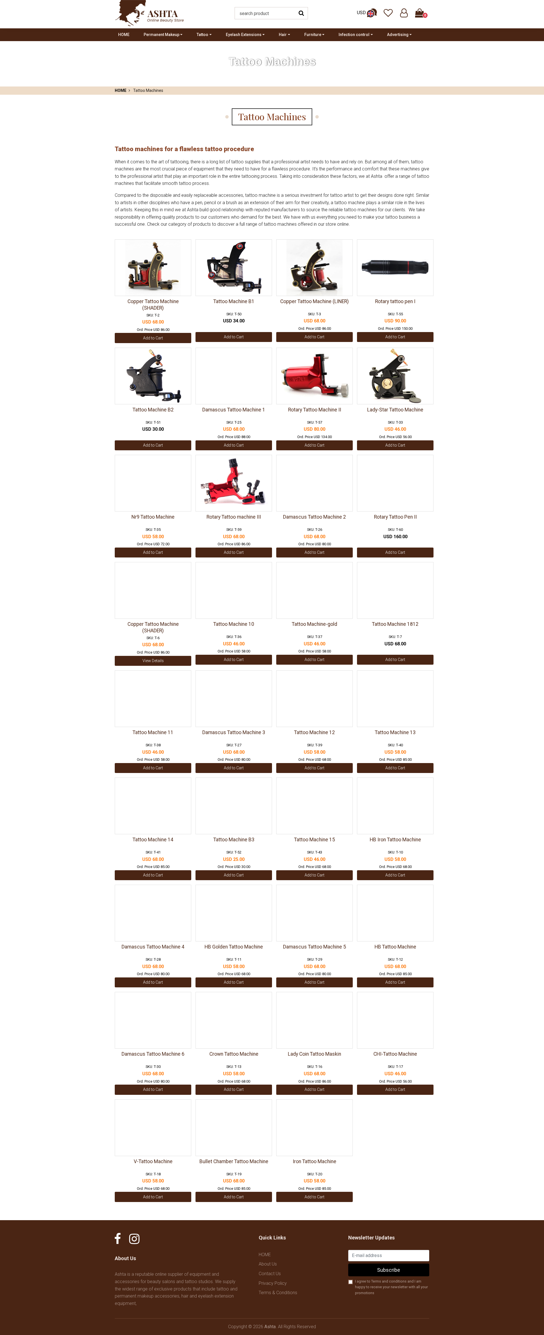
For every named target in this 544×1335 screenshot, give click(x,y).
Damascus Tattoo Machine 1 (233, 410)
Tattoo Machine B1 (233, 301)
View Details (153, 660)
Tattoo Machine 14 (153, 839)
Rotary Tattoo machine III (234, 517)
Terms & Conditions (278, 1292)
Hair (283, 34)
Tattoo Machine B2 (153, 410)
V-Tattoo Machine (153, 1161)
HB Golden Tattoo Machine (234, 947)
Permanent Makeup (161, 34)
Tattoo (202, 34)
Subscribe (388, 1270)
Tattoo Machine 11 (153, 732)
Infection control (354, 34)
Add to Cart (153, 338)
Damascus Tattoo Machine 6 (153, 1054)
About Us (268, 1264)
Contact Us (270, 1273)
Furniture (312, 34)
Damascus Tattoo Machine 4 (153, 947)
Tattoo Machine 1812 (395, 624)
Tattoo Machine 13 (395, 732)
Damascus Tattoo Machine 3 (233, 732)
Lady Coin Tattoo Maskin (314, 1054)
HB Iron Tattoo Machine (395, 839)
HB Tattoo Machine (395, 947)
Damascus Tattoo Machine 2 (314, 517)
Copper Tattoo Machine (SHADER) (153, 305)
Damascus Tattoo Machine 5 (314, 947)
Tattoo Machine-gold (314, 624)
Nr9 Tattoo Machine (153, 517)
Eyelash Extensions (244, 34)
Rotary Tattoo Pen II (395, 517)
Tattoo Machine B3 (233, 839)
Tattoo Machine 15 (314, 839)
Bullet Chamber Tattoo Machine (233, 1161)
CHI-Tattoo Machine (395, 1054)
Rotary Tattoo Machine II (314, 410)
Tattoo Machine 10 (233, 624)
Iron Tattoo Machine (314, 1161)
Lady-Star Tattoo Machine (395, 410)
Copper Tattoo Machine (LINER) (314, 301)
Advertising (398, 34)
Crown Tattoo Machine (233, 1054)
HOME (123, 34)
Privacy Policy (273, 1283)
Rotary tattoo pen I (395, 301)
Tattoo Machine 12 (314, 732)
